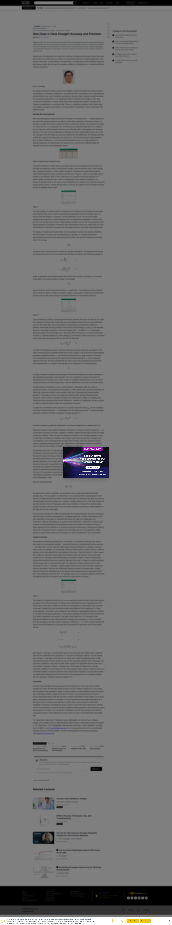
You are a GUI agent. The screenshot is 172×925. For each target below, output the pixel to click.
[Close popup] (106, 449)
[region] (86, 921)
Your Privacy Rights (119, 921)
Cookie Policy (77, 923)
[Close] (169, 921)
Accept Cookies (145, 921)
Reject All (133, 921)
